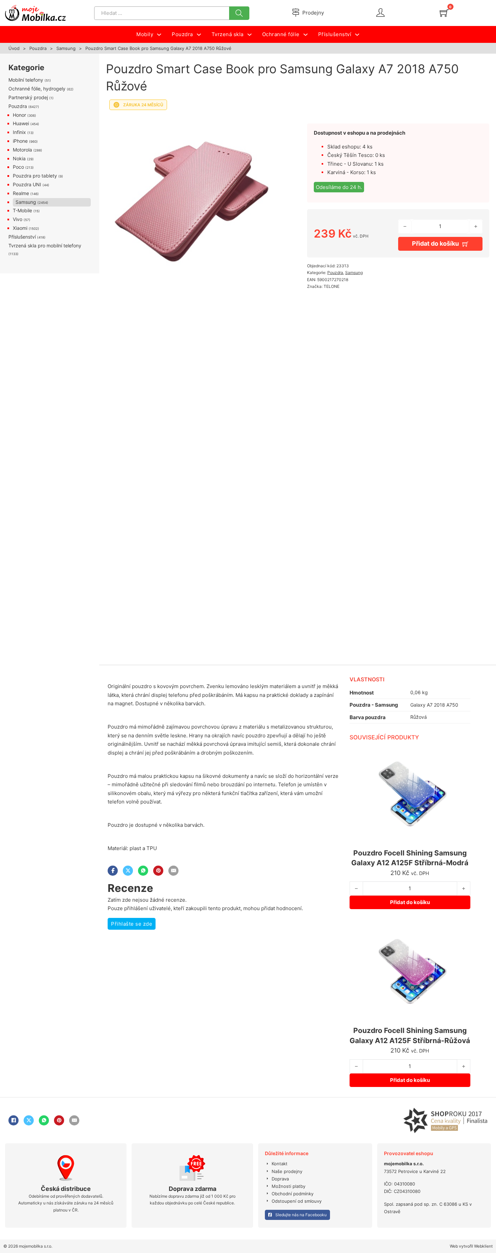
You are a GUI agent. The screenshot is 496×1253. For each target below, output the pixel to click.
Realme (21, 193)
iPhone (20, 141)
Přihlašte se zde (131, 924)
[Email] (173, 871)
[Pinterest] (158, 871)
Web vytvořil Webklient (471, 1246)
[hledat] (239, 13)
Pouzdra (38, 48)
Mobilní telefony (25, 80)
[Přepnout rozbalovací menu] (159, 34)
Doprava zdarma (192, 1188)
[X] (128, 871)
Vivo (17, 219)
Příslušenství (22, 237)
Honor (19, 115)
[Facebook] (113, 871)
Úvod (14, 48)
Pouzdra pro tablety (35, 176)
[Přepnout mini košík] (444, 13)
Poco (18, 167)
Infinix (19, 132)
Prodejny (313, 12)
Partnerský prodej (28, 97)
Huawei (21, 123)
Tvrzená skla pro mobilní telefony (44, 245)
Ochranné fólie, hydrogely (36, 88)
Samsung (66, 48)
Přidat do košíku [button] (410, 902)
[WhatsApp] (143, 871)
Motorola (22, 150)
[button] (278, 122)
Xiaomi (20, 228)
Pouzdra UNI (27, 184)
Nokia (19, 158)
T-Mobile (22, 210)
